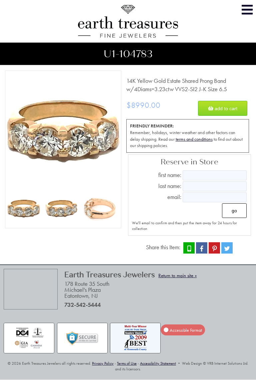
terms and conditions (194, 139)
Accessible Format (185, 330)
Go (234, 210)
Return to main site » (177, 275)
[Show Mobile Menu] (247, 9)
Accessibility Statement (158, 363)
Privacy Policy (103, 363)
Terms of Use (127, 363)
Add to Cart (225, 108)
